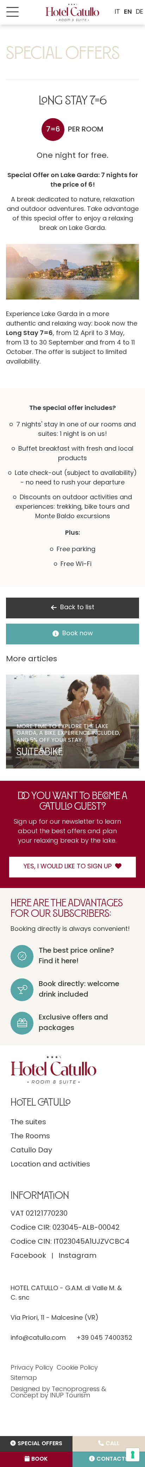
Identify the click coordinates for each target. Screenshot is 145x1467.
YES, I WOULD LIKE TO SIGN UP (68, 867)
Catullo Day (31, 1150)
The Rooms (30, 1136)
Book (39, 1459)
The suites (28, 1122)
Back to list (77, 608)
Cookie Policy (77, 1368)
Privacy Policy (32, 1368)
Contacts (112, 1459)
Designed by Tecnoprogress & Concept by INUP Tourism (58, 1392)
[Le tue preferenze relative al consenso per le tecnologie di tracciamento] (132, 1454)
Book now (77, 634)
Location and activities (50, 1164)
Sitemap (24, 1378)
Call (113, 1444)
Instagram (77, 1256)
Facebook (28, 1256)
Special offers (40, 1444)
